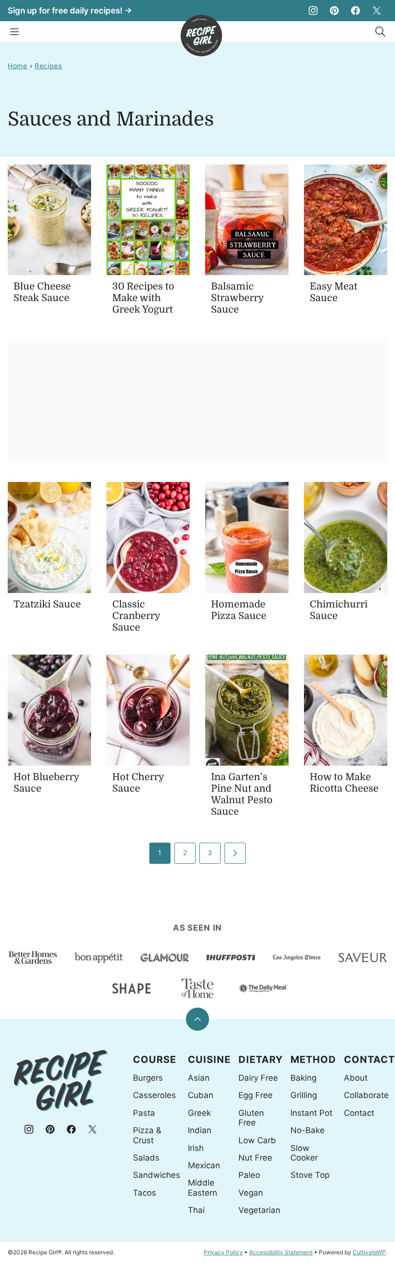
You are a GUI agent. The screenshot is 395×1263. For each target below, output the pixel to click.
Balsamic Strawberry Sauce (237, 298)
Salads (146, 1157)
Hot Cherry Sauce (138, 782)
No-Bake (307, 1130)
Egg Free (255, 1095)
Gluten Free (251, 1117)
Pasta (144, 1113)
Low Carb (257, 1140)
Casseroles (154, 1095)
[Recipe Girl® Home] (201, 35)
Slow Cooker (304, 1152)
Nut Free (255, 1157)
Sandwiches (156, 1175)
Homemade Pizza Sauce (238, 610)
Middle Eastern (202, 1187)
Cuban (200, 1095)
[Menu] (14, 31)
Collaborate (366, 1095)
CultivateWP (369, 1252)
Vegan (250, 1193)
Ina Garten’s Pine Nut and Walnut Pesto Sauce (242, 794)
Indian (199, 1130)
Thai (196, 1210)
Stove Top (309, 1175)
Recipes (48, 66)
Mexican (204, 1165)
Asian (199, 1078)
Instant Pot (311, 1113)
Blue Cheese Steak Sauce (42, 292)
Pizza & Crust (147, 1135)
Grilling (303, 1095)
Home (17, 66)
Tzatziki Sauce (47, 604)
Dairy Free (258, 1078)
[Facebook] (355, 10)
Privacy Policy (223, 1252)
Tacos (144, 1193)
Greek (199, 1113)
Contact (359, 1113)
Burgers (148, 1078)
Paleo (249, 1175)
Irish (196, 1148)
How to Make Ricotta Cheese (344, 782)
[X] (376, 10)
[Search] (380, 31)
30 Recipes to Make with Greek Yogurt (143, 298)
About (356, 1078)
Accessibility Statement (281, 1252)
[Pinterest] (334, 10)
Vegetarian (259, 1210)
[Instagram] (313, 10)
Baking (303, 1078)
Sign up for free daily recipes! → (70, 10)
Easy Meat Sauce (333, 292)
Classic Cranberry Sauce (136, 616)
